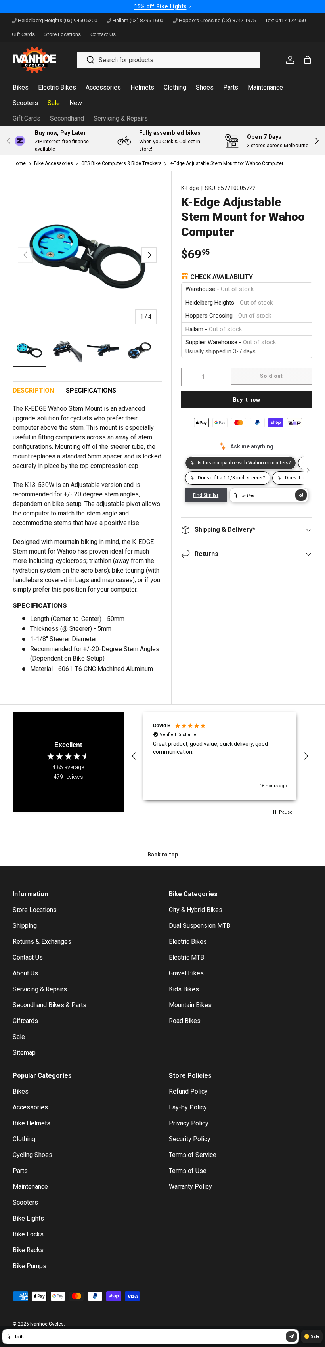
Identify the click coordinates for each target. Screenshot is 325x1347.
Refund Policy (188, 1091)
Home (19, 163)
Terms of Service (192, 1155)
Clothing (24, 1139)
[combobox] (168, 60)
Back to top (162, 854)
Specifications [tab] (91, 390)
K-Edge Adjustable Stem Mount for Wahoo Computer (226, 163)
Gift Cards (26, 118)
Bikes (21, 1091)
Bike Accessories (53, 163)
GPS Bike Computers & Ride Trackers (121, 163)
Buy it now (246, 400)
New (75, 103)
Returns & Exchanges (42, 941)
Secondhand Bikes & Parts (49, 1005)
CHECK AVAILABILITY (221, 277)
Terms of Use (187, 1171)
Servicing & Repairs (121, 118)
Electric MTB (186, 957)
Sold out (271, 376)
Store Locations (35, 910)
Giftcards (25, 1021)
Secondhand (67, 118)
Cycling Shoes (32, 1155)
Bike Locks (28, 1234)
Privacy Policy (188, 1123)
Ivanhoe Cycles (47, 1324)
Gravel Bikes (186, 973)
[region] (220, 756)
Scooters (25, 1202)
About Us (25, 973)
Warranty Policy (190, 1186)
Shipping (25, 925)
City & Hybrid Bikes (195, 910)
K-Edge (190, 188)
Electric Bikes (188, 941)
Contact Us (28, 957)
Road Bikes (185, 1021)
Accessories (30, 1107)
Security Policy (189, 1139)
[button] (134, 756)
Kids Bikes (184, 989)
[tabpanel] (87, 542)
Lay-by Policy (188, 1107)
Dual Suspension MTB (199, 925)
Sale (19, 1036)
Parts (20, 1171)
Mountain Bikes (190, 1005)
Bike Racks (28, 1250)
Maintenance (30, 1186)
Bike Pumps (29, 1266)
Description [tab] (33, 390)
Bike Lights (28, 1218)
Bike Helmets (31, 1123)
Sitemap (24, 1052)
